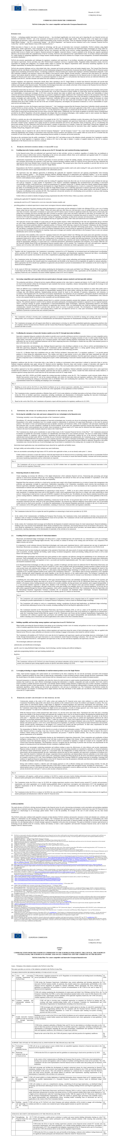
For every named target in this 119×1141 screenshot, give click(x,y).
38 (51, 719)
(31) (12, 901)
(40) (12, 917)
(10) (12, 851)
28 (89, 431)
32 (16, 497)
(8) (12, 847)
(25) (12, 885)
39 (80, 728)
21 (94, 174)
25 (93, 226)
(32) (12, 902)
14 (52, 106)
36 (31, 709)
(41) (12, 918)
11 (36, 96)
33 (21, 566)
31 (65, 490)
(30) (12, 896)
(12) (12, 856)
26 (78, 352)
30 (63, 487)
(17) (12, 869)
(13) (12, 857)
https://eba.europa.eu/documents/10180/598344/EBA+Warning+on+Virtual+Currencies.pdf (71, 857)
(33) (12, 903)
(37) (12, 909)
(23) (12, 880)
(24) (12, 881)
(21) (12, 877)
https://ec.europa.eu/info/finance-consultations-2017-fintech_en (31, 875)
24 (60, 214)
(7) (12, 846)
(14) (12, 864)
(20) (12, 876)
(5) (12, 843)
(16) (12, 868)
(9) (12, 849)
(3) (12, 840)
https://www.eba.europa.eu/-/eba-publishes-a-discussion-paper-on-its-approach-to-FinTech (37, 878)
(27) (12, 891)
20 (33, 174)
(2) (12, 838)
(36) (12, 907)
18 (77, 130)
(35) (12, 906)
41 (103, 765)
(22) (12, 879)
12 (101, 96)
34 (70, 571)
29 (96, 436)
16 (106, 109)
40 (67, 732)
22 (45, 175)
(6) (12, 845)
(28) (12, 894)
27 (94, 352)
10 (54, 86)
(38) (12, 912)
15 (46, 109)
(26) (12, 888)
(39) (12, 916)
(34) (12, 905)
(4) (12, 841)
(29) (12, 895)
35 (25, 591)
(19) (12, 875)
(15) (12, 865)
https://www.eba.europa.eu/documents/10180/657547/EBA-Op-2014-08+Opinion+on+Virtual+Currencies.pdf (58, 858)
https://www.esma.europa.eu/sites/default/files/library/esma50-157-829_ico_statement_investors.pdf (61, 859)
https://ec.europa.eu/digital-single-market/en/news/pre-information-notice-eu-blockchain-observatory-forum (42, 904)
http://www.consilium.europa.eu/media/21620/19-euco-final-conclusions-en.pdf (55, 872)
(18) (12, 871)
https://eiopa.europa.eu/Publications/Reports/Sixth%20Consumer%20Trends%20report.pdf (38, 879)
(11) (12, 853)
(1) (12, 835)
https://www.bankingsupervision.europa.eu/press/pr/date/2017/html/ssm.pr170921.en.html (37, 880)
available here (42, 846)
